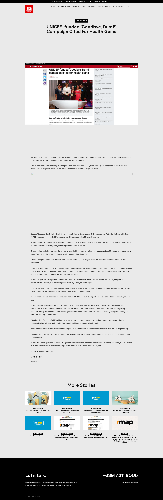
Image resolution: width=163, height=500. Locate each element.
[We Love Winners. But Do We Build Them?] (38, 398)
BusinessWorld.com (67, 433)
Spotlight (124, 433)
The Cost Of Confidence (38, 436)
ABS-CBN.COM (81, 21)
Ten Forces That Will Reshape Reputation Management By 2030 (96, 437)
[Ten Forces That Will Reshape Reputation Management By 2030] (96, 423)
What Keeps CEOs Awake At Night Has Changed (96, 411)
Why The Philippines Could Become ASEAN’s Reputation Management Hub (67, 437)
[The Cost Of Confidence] (38, 423)
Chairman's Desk (38, 408)
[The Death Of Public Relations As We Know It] (67, 398)
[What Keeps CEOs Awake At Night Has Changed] (96, 398)
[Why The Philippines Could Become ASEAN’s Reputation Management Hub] (67, 423)
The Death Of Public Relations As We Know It (67, 411)
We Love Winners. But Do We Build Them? (38, 411)
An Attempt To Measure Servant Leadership (124, 411)
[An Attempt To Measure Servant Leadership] (125, 398)
